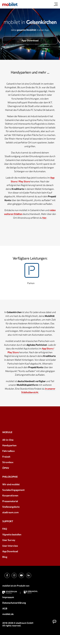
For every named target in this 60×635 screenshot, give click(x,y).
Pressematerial (10, 501)
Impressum (8, 597)
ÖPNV (5, 467)
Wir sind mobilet (11, 484)
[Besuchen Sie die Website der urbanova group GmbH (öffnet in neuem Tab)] (31, 592)
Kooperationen (10, 495)
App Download (10, 551)
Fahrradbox (8, 450)
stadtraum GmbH (24, 623)
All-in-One (7, 439)
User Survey (8, 540)
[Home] (10, 4)
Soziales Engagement (13, 489)
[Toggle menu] (56, 4)
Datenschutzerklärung (14, 602)
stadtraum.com (10, 512)
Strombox (7, 462)
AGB (4, 608)
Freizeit (6, 456)
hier (44, 217)
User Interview (10, 545)
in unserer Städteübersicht (38, 390)
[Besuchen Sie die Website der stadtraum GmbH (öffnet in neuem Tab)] (9, 592)
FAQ (4, 528)
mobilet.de (8, 614)
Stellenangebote (11, 506)
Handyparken (9, 445)
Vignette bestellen (11, 534)
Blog (4, 556)
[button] (54, 621)
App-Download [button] (30, 40)
